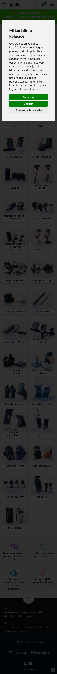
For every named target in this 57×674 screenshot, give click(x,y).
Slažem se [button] (28, 97)
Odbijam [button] (28, 103)
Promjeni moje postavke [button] (29, 110)
